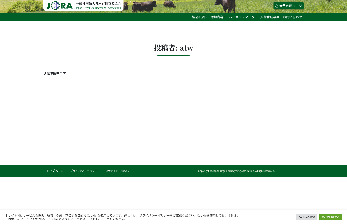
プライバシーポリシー (84, 171)
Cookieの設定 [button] (307, 217)
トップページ (55, 171)
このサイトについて (117, 171)
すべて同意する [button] (331, 217)
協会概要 (198, 16)
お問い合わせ (292, 16)
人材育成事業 (270, 16)
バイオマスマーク (242, 16)
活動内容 (216, 16)
